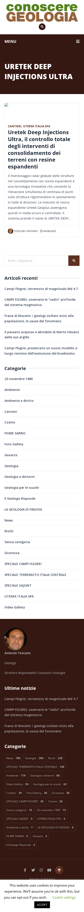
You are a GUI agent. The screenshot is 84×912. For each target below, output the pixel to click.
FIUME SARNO (15, 433)
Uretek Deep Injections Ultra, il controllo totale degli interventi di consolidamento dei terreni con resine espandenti (39, 149)
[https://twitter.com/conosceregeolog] (33, 870)
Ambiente (12, 390)
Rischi (8, 531)
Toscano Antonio (26, 231)
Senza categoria (17, 542)
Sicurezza (11, 553)
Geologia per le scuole (21, 487)
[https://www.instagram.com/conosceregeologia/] (41, 870)
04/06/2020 (49, 231)
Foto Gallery (14, 444)
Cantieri (14, 126)
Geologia (11, 466)
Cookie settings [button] (64, 897)
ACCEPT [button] (42, 905)
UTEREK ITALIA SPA (36, 126)
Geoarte (10, 455)
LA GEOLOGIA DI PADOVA (23, 509)
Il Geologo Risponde (19, 498)
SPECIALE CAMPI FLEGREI (22, 564)
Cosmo (9, 422)
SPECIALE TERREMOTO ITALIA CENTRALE (35, 575)
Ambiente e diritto (19, 400)
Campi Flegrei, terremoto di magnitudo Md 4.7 (41, 289)
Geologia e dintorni (19, 476)
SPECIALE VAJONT (17, 585)
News (8, 520)
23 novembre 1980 (18, 379)
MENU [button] (10, 41)
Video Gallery (14, 607)
